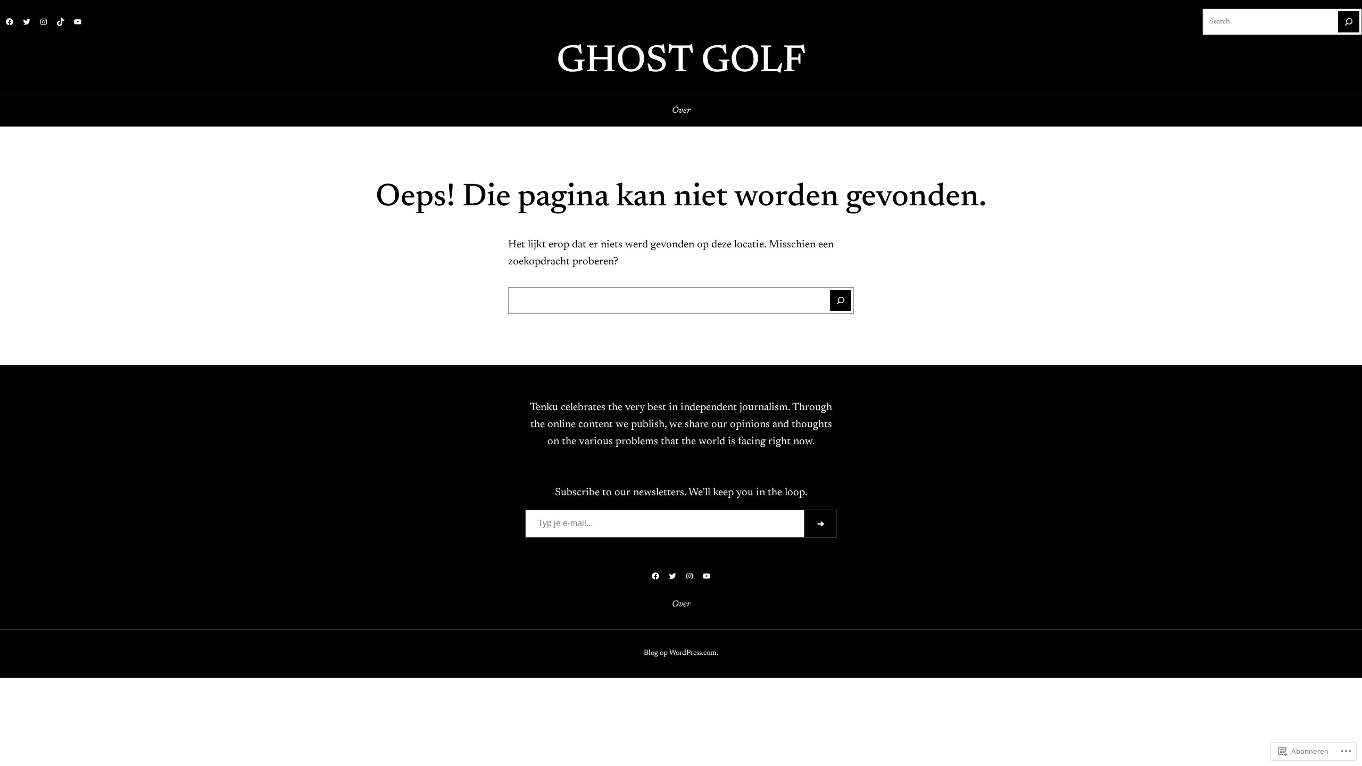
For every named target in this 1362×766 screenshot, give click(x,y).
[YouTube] (77, 22)
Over (681, 110)
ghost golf (681, 62)
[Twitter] (26, 22)
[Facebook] (9, 22)
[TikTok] (60, 22)
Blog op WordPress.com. (681, 653)
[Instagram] (43, 22)
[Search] (1348, 21)
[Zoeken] (840, 300)
